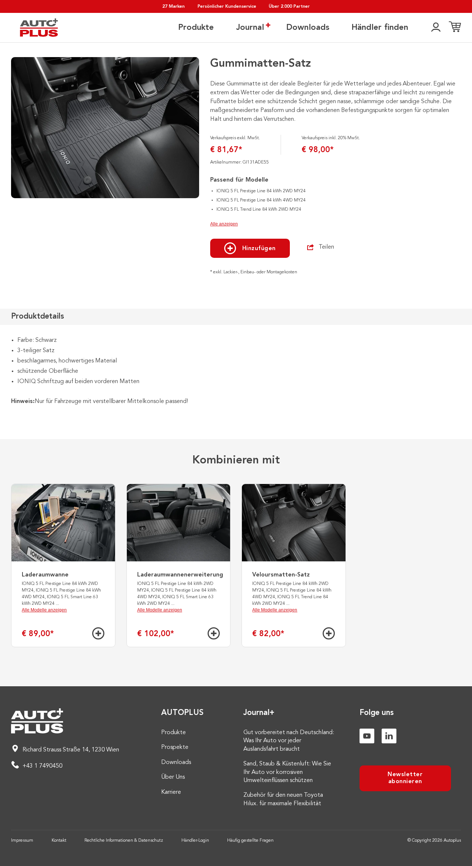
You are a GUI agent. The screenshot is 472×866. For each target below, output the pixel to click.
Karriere (171, 792)
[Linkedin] (389, 736)
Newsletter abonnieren (405, 778)
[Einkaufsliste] (455, 28)
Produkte (196, 28)
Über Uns (173, 777)
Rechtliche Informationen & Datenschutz (123, 840)
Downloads (307, 28)
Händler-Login (195, 840)
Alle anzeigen (224, 224)
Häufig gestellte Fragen (250, 840)
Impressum (22, 840)
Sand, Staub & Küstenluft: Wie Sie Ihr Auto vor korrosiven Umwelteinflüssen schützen (287, 772)
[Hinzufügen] (98, 633)
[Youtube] (367, 736)
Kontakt (59, 840)
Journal (250, 28)
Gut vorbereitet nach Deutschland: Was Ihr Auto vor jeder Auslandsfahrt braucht (288, 741)
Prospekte (174, 747)
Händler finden (379, 28)
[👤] (435, 28)
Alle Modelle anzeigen (44, 610)
